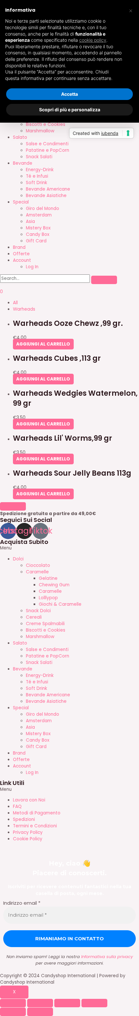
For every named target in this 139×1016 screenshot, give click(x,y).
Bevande (22, 163)
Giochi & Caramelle (60, 604)
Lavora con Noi (29, 800)
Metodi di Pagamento (36, 813)
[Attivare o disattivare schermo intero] (67, 1003)
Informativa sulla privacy (107, 957)
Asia (30, 221)
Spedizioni (24, 819)
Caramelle (37, 572)
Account (22, 260)
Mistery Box (38, 228)
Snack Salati (39, 157)
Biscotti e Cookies (45, 124)
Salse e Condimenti (47, 144)
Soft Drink (36, 183)
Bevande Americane (48, 189)
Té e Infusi (37, 176)
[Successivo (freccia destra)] (40, 1012)
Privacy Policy (28, 832)
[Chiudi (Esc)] (13, 1003)
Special (21, 202)
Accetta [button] (69, 94)
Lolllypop (48, 598)
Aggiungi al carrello (43, 344)
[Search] (104, 280)
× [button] (131, 10)
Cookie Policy (27, 839)
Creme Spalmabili (45, 624)
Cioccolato (38, 565)
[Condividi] (40, 1003)
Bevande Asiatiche (46, 196)
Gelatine (48, 578)
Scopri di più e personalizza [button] (69, 109)
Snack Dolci (38, 611)
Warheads (24, 309)
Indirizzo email (21, 903)
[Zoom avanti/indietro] (94, 1003)
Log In (32, 267)
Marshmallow (40, 131)
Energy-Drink (40, 170)
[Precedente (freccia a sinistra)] (13, 1012)
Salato (20, 137)
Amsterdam (39, 215)
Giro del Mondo (42, 208)
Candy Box (37, 234)
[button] (69, 548)
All (15, 303)
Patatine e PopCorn (47, 150)
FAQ (17, 806)
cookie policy (92, 40)
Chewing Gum (54, 585)
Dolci (18, 559)
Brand (19, 247)
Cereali (34, 617)
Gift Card (36, 241)
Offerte (21, 254)
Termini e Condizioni (35, 826)
